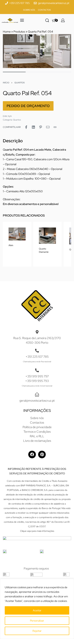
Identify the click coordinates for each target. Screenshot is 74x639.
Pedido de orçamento (28, 106)
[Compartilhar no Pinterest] (40, 127)
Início (6, 82)
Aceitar (37, 610)
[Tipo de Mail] (48, 127)
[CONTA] (63, 20)
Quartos (19, 82)
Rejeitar (37, 631)
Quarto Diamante (44, 250)
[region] (37, 609)
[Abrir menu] (22, 20)
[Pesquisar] (47, 20)
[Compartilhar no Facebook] (26, 127)
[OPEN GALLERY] (37, 51)
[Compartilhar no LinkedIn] (33, 127)
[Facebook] (32, 454)
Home (7, 32)
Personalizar (37, 620)
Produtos (19, 32)
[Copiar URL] (55, 127)
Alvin (11, 245)
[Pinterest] (42, 454)
